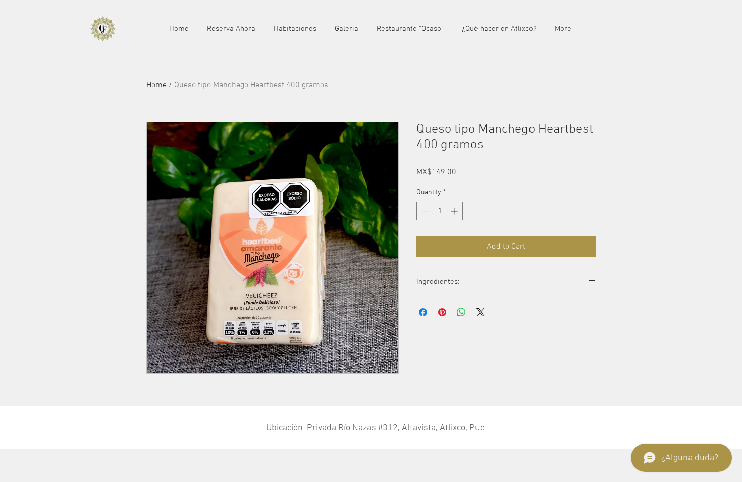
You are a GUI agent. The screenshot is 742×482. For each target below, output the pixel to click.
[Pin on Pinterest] (442, 312)
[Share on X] (480, 312)
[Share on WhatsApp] (461, 312)
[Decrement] (424, 211)
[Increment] (455, 211)
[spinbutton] (440, 211)
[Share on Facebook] (423, 312)
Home (156, 85)
